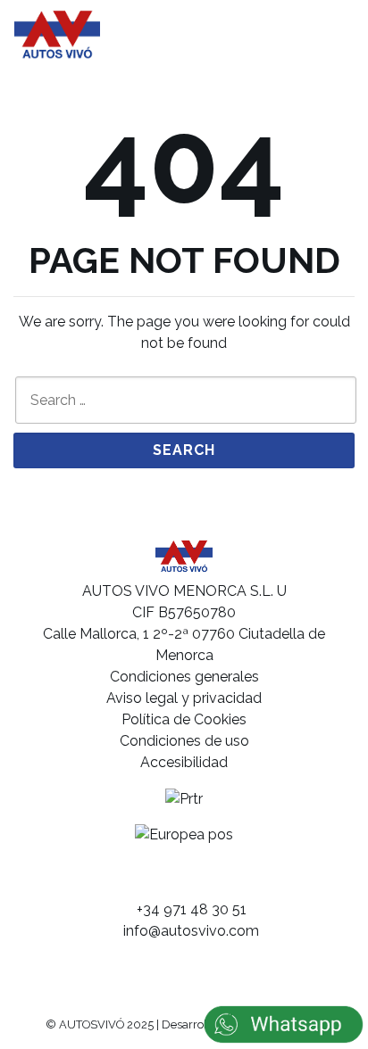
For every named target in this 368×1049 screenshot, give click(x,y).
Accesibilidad (184, 762)
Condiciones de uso (184, 740)
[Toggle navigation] (329, 34)
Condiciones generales (184, 676)
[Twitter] (219, 878)
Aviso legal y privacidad (184, 698)
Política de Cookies (184, 719)
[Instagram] (184, 878)
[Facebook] (149, 878)
